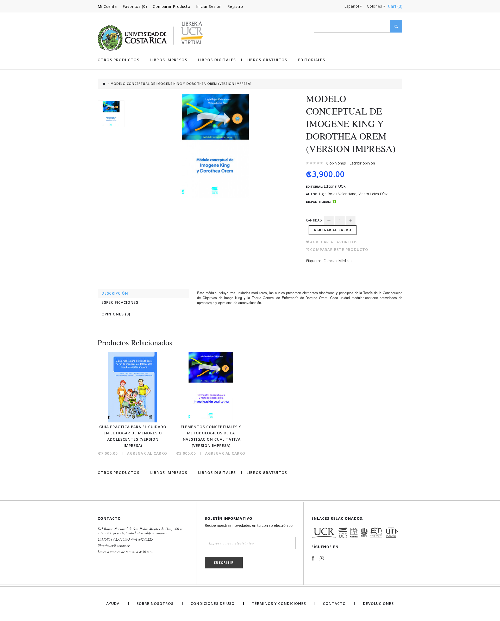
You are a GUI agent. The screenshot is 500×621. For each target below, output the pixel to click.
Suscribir (224, 562)
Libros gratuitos (267, 60)
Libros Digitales (217, 60)
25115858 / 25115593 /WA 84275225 (125, 539)
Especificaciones (120, 302)
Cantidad (314, 220)
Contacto (334, 603)
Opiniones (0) (116, 314)
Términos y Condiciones (279, 603)
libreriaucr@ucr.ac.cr (113, 545)
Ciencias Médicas (337, 260)
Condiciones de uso (213, 603)
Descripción (115, 293)
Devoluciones (378, 603)
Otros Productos (118, 60)
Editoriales (311, 60)
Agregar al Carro (332, 230)
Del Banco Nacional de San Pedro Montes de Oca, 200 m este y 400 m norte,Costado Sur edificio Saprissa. (140, 531)
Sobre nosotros (154, 603)
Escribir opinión (362, 163)
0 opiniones (336, 163)
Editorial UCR (335, 186)
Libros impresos (168, 60)
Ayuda (113, 603)
